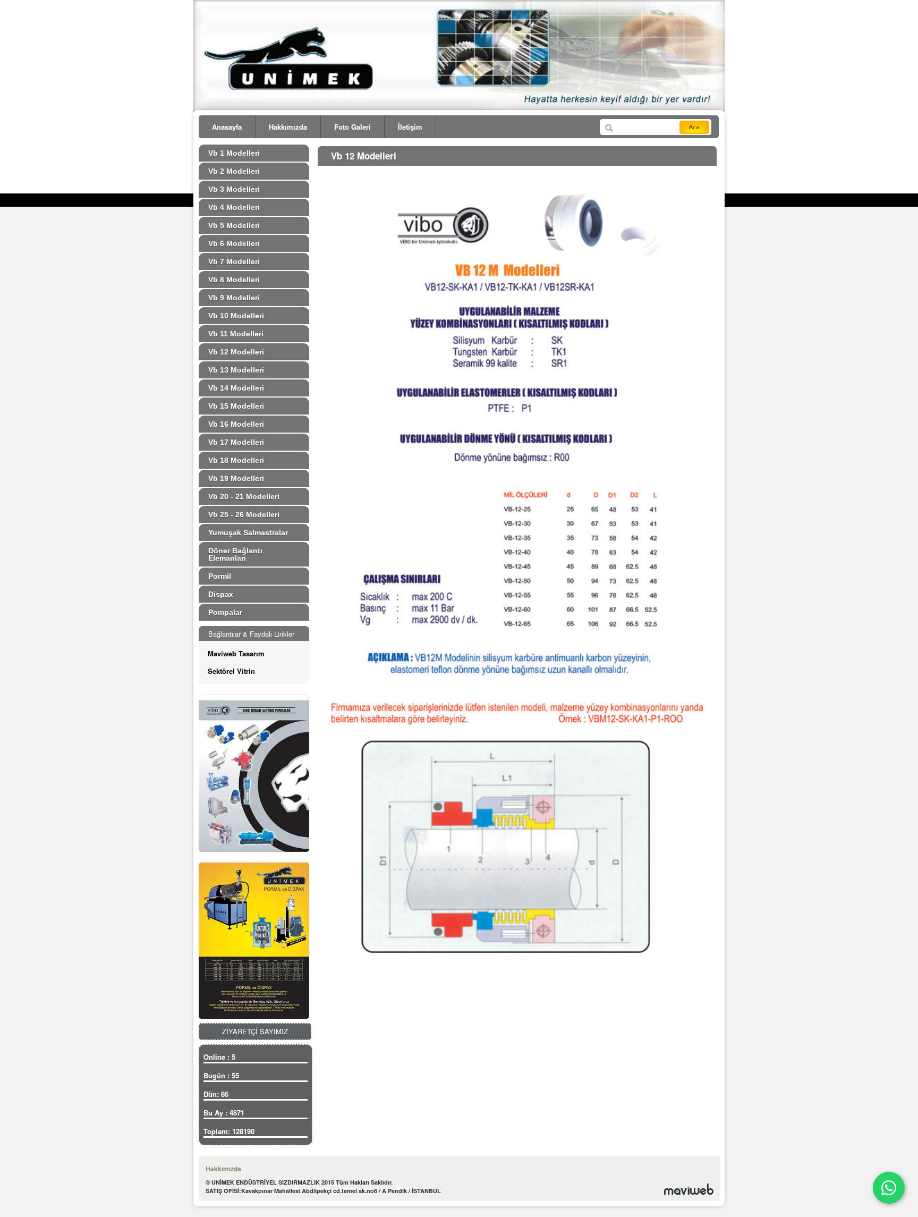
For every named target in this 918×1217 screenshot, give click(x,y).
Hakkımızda (288, 127)
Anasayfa (227, 127)
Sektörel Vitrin (231, 671)
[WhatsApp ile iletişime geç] (889, 1188)
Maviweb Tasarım (236, 653)
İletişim (410, 127)
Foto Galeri (352, 127)
